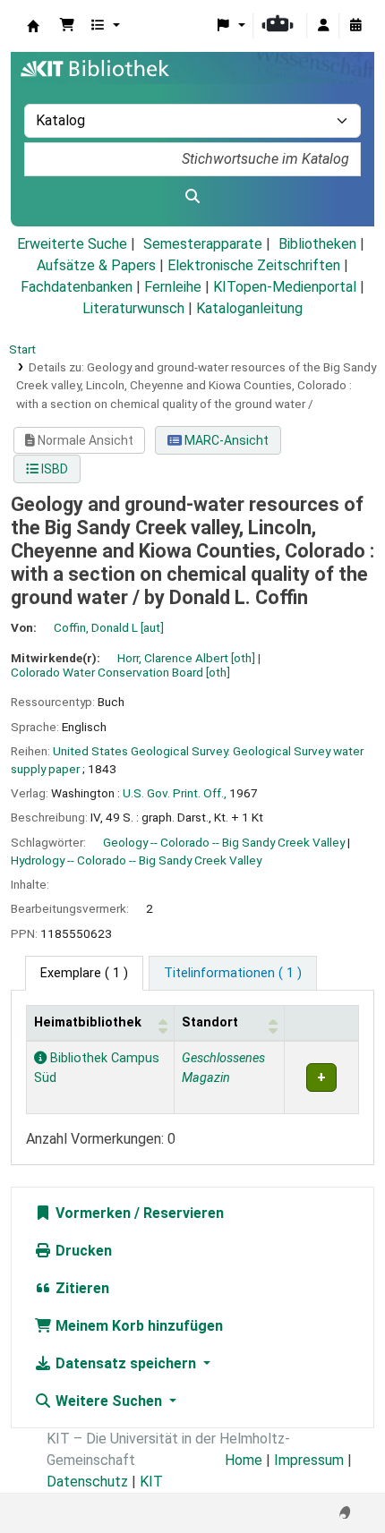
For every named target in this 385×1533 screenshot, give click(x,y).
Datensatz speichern (126, 1363)
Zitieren (80, 1288)
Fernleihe (172, 286)
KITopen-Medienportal (284, 286)
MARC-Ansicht (225, 440)
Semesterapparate (202, 243)
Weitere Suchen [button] (109, 1401)
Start (22, 349)
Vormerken (91, 1213)
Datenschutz (87, 1481)
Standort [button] (210, 1022)
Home (243, 1460)
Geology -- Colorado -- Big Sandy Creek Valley (224, 842)
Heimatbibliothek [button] (87, 1022)
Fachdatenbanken (77, 286)
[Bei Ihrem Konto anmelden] (323, 26)
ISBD (53, 469)
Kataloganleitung (249, 308)
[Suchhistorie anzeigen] (355, 26)
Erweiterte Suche (72, 243)
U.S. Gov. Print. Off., (175, 793)
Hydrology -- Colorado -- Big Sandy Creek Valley (136, 860)
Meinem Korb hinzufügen (137, 1325)
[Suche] (192, 197)
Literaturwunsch (133, 308)
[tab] (233, 974)
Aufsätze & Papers (96, 265)
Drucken (82, 1250)
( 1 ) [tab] (84, 973)
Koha (33, 26)
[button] (67, 26)
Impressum (309, 1460)
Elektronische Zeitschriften (253, 265)
